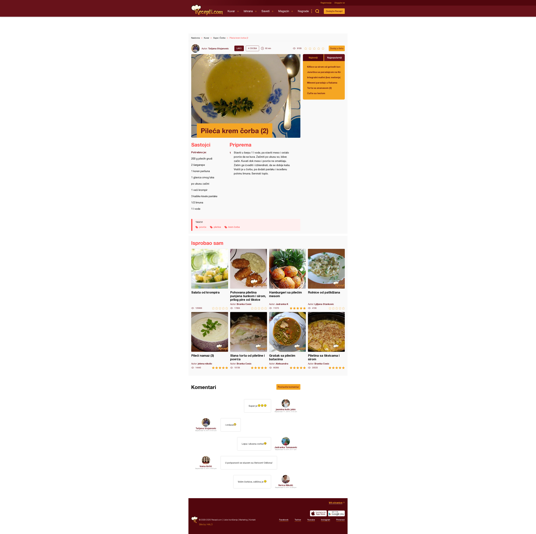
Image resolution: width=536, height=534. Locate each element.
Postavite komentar (288, 387)
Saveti (265, 11)
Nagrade (303, 11)
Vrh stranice (335, 502)
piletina (217, 227)
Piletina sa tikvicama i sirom (326, 340)
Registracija (326, 3)
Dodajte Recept (334, 11)
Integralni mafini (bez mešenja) (324, 77)
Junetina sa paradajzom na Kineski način (324, 72)
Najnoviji (313, 57)
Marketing (243, 520)
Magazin (283, 11)
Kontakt (252, 520)
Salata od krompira (209, 279)
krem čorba (234, 227)
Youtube (311, 520)
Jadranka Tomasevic (285, 447)
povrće (202, 227)
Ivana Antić (206, 466)
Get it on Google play (336, 513)
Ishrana (248, 11)
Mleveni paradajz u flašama (322, 82)
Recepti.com (207, 10)
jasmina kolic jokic (286, 409)
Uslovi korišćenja (230, 520)
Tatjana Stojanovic (218, 48)
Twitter (298, 520)
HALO (210, 524)
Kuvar (231, 11)
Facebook (283, 520)
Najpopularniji (334, 57)
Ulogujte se (339, 3)
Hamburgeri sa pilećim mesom (287, 279)
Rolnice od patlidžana (326, 279)
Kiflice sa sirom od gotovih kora (324, 66)
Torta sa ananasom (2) (319, 88)
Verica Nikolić (285, 485)
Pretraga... (317, 11)
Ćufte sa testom (316, 93)
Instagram (325, 520)
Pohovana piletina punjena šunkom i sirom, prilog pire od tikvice (248, 279)
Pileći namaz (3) (209, 340)
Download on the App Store (318, 513)
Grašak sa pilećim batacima (287, 340)
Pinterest (340, 520)
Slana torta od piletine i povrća (248, 340)
